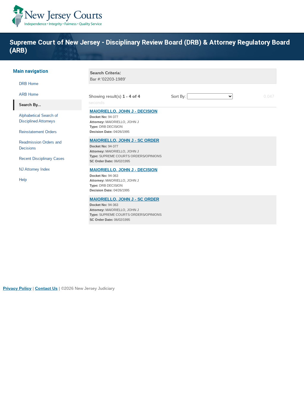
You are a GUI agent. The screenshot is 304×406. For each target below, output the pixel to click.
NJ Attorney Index (34, 169)
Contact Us (46, 288)
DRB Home (28, 83)
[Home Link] (58, 16)
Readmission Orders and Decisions (40, 145)
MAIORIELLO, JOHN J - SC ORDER (124, 140)
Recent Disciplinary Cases (41, 158)
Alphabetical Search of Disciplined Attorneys (38, 118)
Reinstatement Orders (38, 132)
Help (23, 179)
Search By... (30, 105)
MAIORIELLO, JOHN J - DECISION (123, 111)
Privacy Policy (17, 288)
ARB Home (28, 94)
